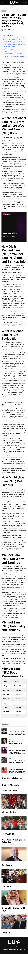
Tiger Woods (7, 834)
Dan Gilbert (6, 886)
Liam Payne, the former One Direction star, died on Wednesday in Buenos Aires (17, 752)
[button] (2, 2)
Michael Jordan (8, 812)
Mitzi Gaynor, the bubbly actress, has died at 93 (16, 742)
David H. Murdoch (10, 785)
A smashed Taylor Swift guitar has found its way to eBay (17, 761)
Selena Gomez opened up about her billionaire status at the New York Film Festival (17, 771)
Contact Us (12, 949)
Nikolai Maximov (9, 790)
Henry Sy (5, 932)
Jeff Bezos (6, 865)
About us (5, 949)
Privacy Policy (21, 949)
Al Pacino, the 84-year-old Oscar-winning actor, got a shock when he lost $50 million (17, 733)
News (10, 728)
